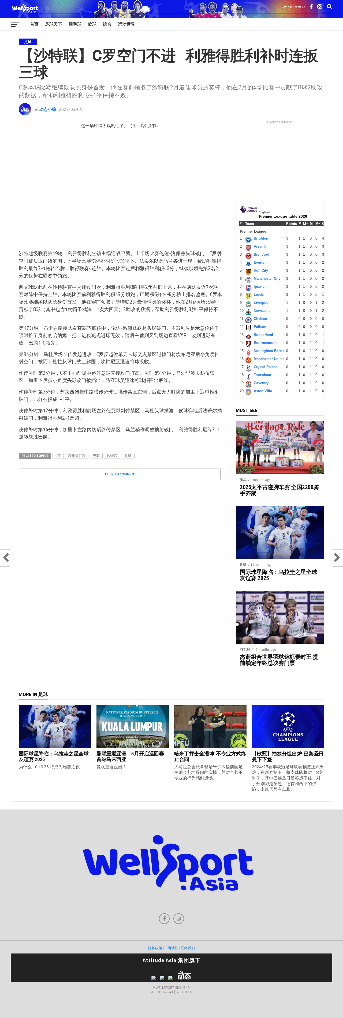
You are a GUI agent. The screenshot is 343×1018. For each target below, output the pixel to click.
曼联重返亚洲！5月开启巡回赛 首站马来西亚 (130, 756)
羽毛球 (75, 24)
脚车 (243, 479)
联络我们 (188, 948)
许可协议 (171, 948)
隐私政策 (155, 948)
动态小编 (47, 109)
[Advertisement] (280, 159)
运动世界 (126, 24)
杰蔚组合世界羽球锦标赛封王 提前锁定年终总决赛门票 (279, 660)
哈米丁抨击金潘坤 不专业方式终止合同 (210, 756)
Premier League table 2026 (283, 216)
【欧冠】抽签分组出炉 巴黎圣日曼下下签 (288, 756)
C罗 (58, 455)
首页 (34, 24)
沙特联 (112, 455)
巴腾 (96, 455)
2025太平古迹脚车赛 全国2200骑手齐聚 (279, 490)
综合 (107, 24)
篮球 (92, 24)
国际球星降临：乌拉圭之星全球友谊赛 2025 (278, 575)
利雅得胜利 (76, 455)
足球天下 (53, 24)
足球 (128, 455)
